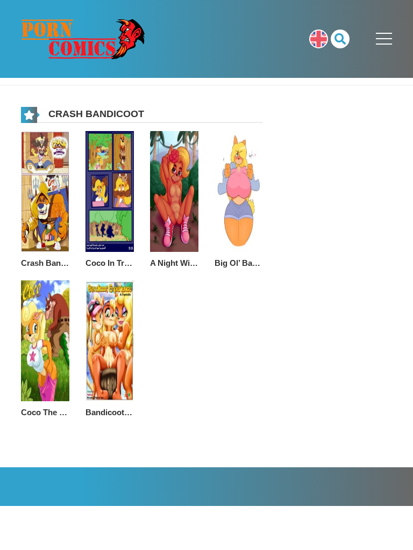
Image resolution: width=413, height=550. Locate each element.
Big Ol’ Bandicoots (239, 262)
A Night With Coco (174, 262)
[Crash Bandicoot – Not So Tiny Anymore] (45, 190)
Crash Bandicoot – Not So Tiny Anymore (45, 262)
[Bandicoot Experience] (110, 340)
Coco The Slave (45, 412)
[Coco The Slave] (45, 340)
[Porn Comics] (83, 38)
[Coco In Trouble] (110, 190)
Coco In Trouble (110, 262)
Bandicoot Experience (110, 412)
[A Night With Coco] (174, 190)
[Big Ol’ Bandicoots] (239, 190)
